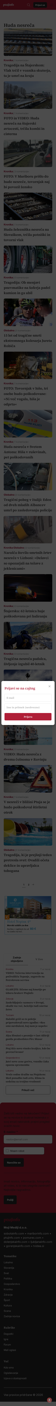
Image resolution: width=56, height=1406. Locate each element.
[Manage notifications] (49, 1400)
